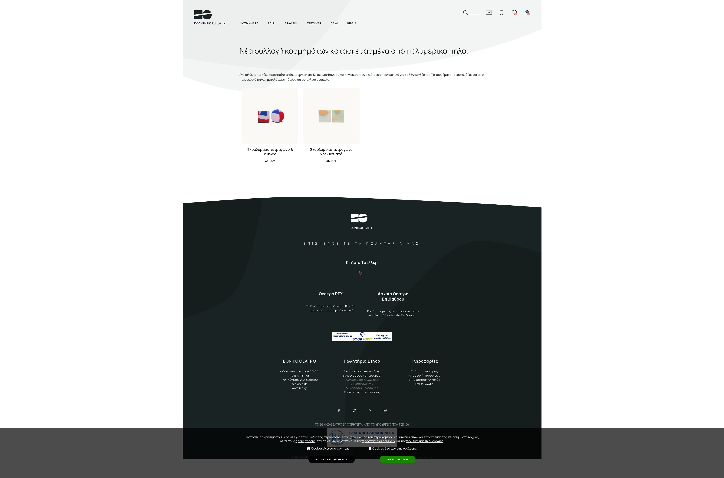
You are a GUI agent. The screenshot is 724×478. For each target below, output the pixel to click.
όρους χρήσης (306, 441)
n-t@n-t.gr (299, 384)
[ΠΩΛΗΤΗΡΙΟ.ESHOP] (210, 17)
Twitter (354, 410)
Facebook (339, 410)
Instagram (385, 410)
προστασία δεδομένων (378, 441)
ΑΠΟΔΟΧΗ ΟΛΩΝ (397, 459)
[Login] (502, 12)
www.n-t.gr (299, 388)
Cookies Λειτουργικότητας (330, 448)
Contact (489, 12)
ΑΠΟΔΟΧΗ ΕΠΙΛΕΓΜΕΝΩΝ (331, 459)
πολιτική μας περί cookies (424, 441)
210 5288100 (309, 380)
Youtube (370, 410)
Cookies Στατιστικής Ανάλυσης (394, 448)
